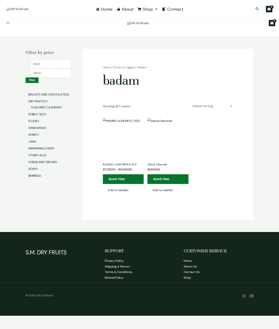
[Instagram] (243, 296)
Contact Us (192, 272)
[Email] (251, 296)
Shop (148, 9)
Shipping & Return (117, 266)
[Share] (30, 319)
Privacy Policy (114, 261)
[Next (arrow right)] (18, 326)
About (128, 9)
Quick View (117, 179)
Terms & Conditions (118, 272)
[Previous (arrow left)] (5, 326)
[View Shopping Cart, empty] (269, 9)
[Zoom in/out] (5, 319)
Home (107, 9)
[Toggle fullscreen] (18, 319)
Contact (175, 9)
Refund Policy (114, 278)
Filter (32, 80)
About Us (190, 266)
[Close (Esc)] (42, 319)
